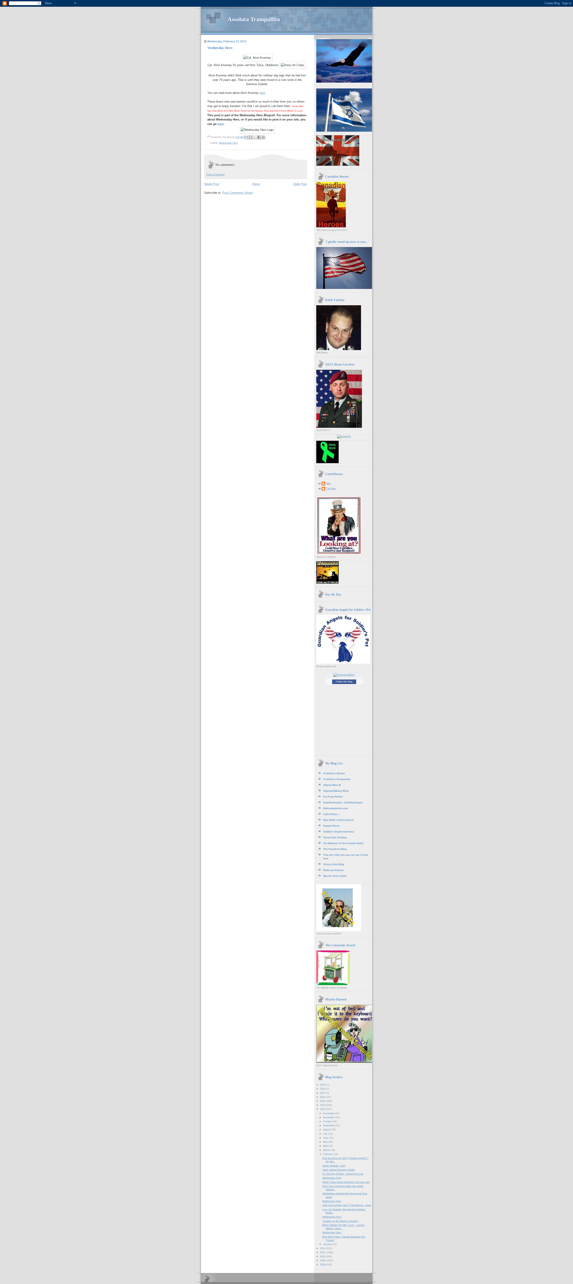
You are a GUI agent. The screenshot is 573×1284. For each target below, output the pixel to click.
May (325, 1141)
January (328, 1244)
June (326, 1137)
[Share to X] (254, 137)
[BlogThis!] (250, 137)
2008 (323, 1264)
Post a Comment (215, 174)
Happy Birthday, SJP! (333, 1165)
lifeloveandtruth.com (335, 808)
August (327, 1129)
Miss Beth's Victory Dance (338, 820)
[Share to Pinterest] (263, 137)
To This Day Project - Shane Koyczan (342, 1173)
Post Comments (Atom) (237, 192)
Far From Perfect (333, 796)
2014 (323, 1105)
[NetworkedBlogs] (344, 674)
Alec (328, 483)
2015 (323, 1101)
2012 (323, 1248)
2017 (323, 1093)
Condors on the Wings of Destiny (340, 1221)
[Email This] (246, 137)
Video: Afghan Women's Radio (338, 1169)
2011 (323, 1252)
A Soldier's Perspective (336, 779)
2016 (323, 1097)
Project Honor (331, 825)
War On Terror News (335, 876)
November (329, 1117)
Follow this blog (344, 681)
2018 (323, 1088)
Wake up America (333, 870)
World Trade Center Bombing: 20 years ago (346, 1182)
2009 (323, 1260)
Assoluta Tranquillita (254, 19)
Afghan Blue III (332, 785)
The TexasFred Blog (335, 849)
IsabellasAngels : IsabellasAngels (343, 802)
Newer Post (211, 184)
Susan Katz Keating (334, 837)
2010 (323, 1256)
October (328, 1121)
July (325, 1133)
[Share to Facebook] (259, 137)
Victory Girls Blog (333, 864)
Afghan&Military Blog (336, 790)
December (329, 1113)
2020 (323, 1084)
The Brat (331, 488)
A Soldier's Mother (334, 773)
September (329, 1125)
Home (256, 184)
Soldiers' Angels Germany (338, 831)
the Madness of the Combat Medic (343, 843)
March (327, 1150)
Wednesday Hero (228, 143)
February (328, 1154)
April (325, 1145)
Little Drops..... (331, 814)
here (262, 93)
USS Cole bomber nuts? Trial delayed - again (346, 1205)
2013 (323, 1109)
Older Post (300, 184)
